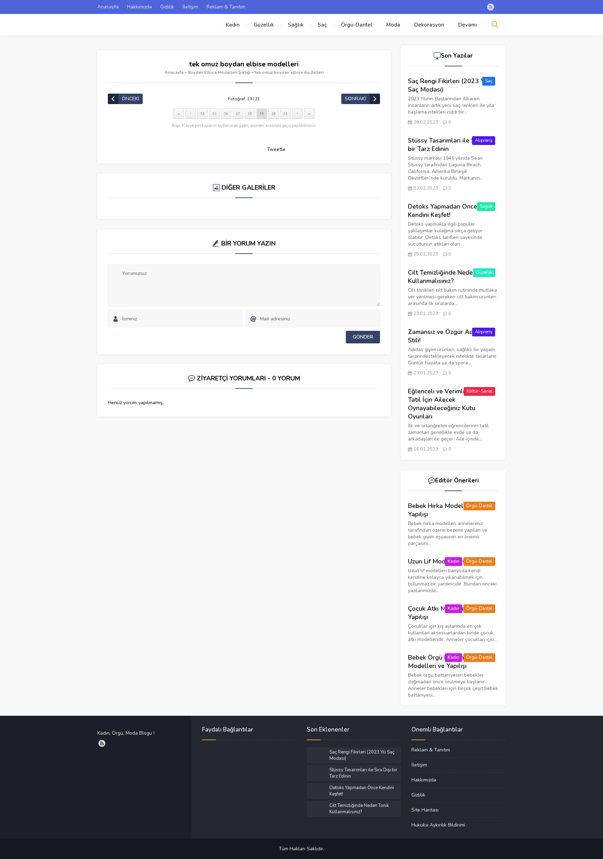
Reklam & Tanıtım (226, 6)
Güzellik (264, 24)
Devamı (467, 24)
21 (285, 113)
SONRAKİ (355, 98)
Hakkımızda (139, 6)
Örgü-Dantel (356, 24)
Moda (393, 24)
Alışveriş (483, 140)
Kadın (233, 24)
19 (262, 113)
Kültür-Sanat (479, 391)
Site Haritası (425, 810)
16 (226, 113)
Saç (322, 24)
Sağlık (296, 24)
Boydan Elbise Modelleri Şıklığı (219, 72)
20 (273, 113)
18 (250, 113)
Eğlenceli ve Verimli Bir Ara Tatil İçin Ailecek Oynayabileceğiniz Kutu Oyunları (447, 404)
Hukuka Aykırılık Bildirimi (438, 825)
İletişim (190, 6)
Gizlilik (167, 6)
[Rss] (490, 6)
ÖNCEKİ (130, 98)
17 (238, 113)
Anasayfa (108, 6)
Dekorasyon (429, 24)
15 (214, 113)
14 (202, 113)
